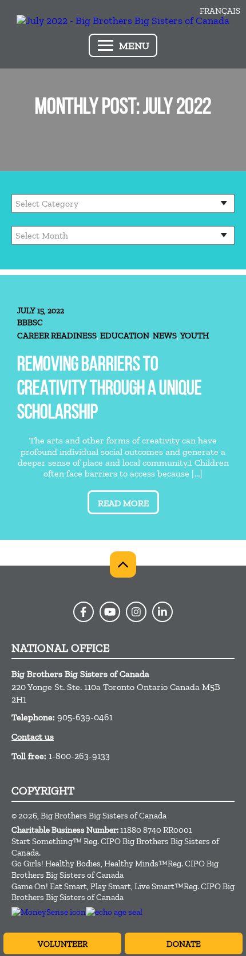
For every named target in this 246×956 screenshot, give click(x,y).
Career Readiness (57, 335)
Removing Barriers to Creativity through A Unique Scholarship (109, 389)
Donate (183, 944)
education (124, 335)
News (165, 335)
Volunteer (63, 944)
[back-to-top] (123, 564)
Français (220, 11)
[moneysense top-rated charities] (48, 912)
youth (194, 335)
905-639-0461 (85, 717)
